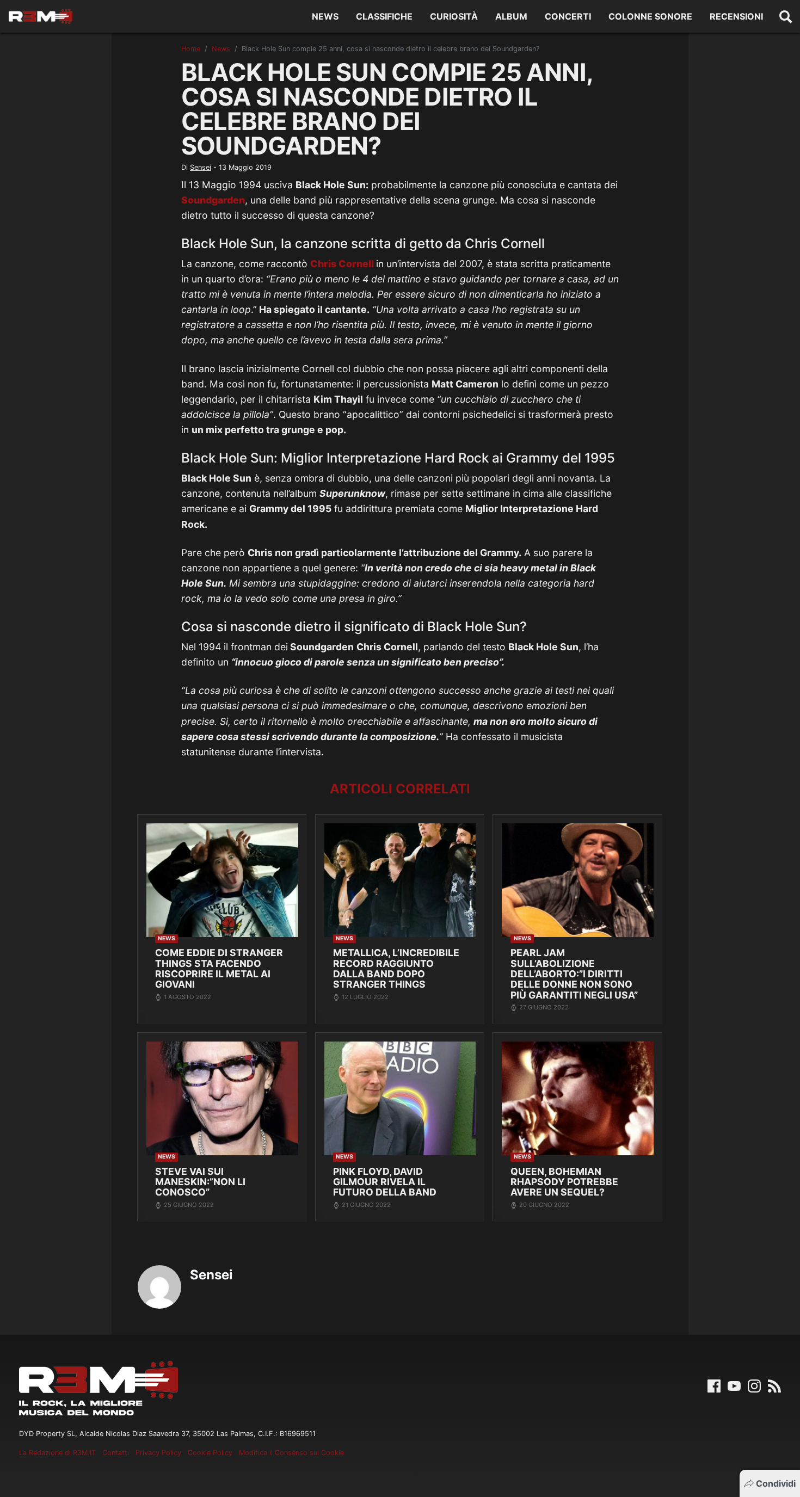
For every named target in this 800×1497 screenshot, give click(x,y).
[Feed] (774, 1385)
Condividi (776, 1483)
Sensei (200, 167)
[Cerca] (785, 16)
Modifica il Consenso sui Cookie (291, 1453)
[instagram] (754, 1385)
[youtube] (734, 1385)
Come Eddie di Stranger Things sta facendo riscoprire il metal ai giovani (219, 968)
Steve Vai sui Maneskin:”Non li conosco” (200, 1182)
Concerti (568, 16)
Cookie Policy (210, 1453)
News (325, 16)
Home (190, 49)
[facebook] (714, 1385)
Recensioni (736, 16)
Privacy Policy (158, 1453)
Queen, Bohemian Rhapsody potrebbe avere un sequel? (564, 1182)
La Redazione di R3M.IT (57, 1453)
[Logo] (40, 16)
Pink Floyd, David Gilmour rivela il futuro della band (384, 1182)
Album (511, 16)
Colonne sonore (650, 16)
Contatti (115, 1453)
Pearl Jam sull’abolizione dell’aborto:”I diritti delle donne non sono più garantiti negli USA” (574, 973)
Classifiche (384, 16)
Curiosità (454, 16)
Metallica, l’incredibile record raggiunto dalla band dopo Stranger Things (396, 968)
